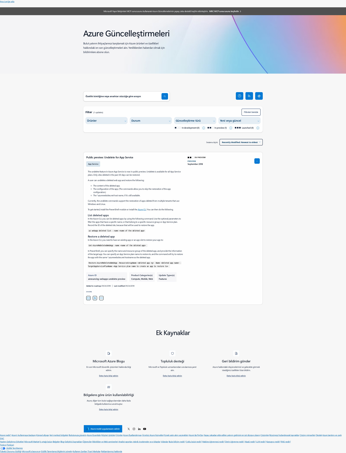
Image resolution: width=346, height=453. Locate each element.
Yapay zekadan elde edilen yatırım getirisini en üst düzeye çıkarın (232, 435)
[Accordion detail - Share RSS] (95, 298)
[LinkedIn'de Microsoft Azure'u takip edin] (139, 429)
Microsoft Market (31, 441)
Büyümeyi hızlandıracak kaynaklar (284, 435)
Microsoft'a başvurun (31, 451)
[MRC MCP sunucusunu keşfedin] (259, 96)
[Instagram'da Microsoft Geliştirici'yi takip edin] (134, 429)
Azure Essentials (94, 435)
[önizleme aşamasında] (231, 127)
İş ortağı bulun (46, 441)
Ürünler (119, 435)
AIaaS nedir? (250, 441)
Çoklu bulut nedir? (194, 441)
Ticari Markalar (94, 451)
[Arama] (165, 96)
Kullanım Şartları (80, 451)
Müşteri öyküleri (108, 435)
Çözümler (264, 435)
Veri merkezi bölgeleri (58, 435)
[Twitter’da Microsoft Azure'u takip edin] (128, 429)
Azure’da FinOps (196, 435)
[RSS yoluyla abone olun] (249, 96)
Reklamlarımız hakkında (111, 451)
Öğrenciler (87, 441)
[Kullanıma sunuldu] (258, 127)
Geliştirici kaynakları (73, 441)
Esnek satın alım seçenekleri (176, 435)
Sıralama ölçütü (212, 142)
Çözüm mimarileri (307, 435)
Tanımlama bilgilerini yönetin (59, 451)
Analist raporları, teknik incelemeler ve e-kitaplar (139, 441)
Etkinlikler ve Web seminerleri (105, 441)
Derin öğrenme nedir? (234, 441)
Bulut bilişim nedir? (177, 441)
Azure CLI (142, 209)
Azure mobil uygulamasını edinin (105, 428)
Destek (319, 435)
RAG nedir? (286, 441)
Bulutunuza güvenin (77, 435)
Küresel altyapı (42, 435)
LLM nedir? (261, 441)
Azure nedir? (5, 435)
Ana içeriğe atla (7, 1)
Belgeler (56, 441)
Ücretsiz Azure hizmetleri (153, 435)
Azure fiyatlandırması (132, 435)
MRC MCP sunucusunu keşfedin (224, 11)
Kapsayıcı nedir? (273, 441)
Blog (62, 441)
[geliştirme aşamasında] (203, 127)
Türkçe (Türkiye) (7, 444)
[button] (239, 96)
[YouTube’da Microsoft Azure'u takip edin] (144, 429)
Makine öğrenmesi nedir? (213, 441)
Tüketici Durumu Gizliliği (10, 451)
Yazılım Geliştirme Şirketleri (12, 441)
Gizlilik (44, 451)
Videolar (164, 441)
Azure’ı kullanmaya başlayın (23, 435)
